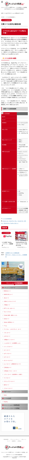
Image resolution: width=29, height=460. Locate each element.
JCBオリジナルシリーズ (10, 301)
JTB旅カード (7, 304)
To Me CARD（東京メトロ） (11, 315)
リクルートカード (8, 388)
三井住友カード (7, 367)
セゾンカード (7, 350)
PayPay (12, 223)
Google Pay (20, 221)
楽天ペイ (16, 223)
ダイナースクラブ (8, 360)
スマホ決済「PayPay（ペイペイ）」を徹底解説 (7, 244)
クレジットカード (9, 287)
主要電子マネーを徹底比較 (12, 253)
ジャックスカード (8, 346)
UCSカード (6, 318)
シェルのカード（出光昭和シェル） (12, 343)
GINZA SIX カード (8, 294)
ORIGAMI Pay (6, 223)
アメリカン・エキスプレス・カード (12, 329)
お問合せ (19, 441)
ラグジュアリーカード (9, 381)
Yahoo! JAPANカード (9, 322)
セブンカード (7, 357)
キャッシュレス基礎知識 (11, 405)
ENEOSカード (7, 291)
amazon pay (5, 221)
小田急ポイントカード (9, 339)
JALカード (6, 298)
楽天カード (6, 384)
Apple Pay (11, 221)
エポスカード (7, 336)
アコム (5, 325)
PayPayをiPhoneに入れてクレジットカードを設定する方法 (21, 244)
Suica (5, 395)
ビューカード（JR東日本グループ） (12, 364)
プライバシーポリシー (15, 439)
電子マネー (7, 391)
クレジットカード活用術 (11, 408)
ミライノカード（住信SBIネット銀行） (13, 374)
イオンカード (7, 332)
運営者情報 (6, 439)
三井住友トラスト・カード (10, 371)
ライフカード (7, 377)
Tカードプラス (7, 311)
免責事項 (14, 441)
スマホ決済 (7, 398)
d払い (15, 221)
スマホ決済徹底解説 (7, 218)
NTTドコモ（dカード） (9, 308)
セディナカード (7, 353)
